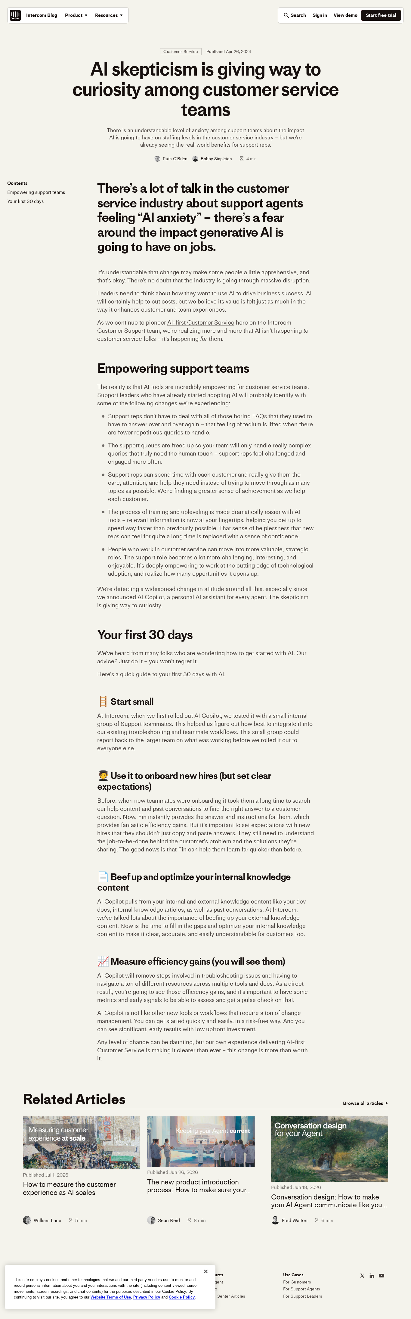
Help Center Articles (226, 1296)
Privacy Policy (146, 1297)
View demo (345, 15)
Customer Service (180, 51)
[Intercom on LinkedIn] (372, 1276)
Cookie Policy (182, 1297)
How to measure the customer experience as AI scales (69, 1188)
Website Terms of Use (111, 1297)
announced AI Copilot (135, 597)
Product (73, 15)
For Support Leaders (302, 1296)
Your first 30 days (25, 201)
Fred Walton (294, 1220)
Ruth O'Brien (175, 158)
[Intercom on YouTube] (382, 1276)
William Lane (47, 1220)
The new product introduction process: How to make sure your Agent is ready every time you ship (200, 1186)
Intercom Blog (41, 15)
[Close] (205, 1271)
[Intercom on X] (362, 1276)
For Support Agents (301, 1289)
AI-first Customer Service (200, 322)
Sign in (320, 15)
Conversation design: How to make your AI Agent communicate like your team (327, 1201)
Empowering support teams (36, 192)
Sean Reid (169, 1220)
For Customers (297, 1282)
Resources (106, 15)
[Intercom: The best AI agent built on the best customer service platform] (15, 15)
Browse (363, 1103)
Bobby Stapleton (216, 158)
